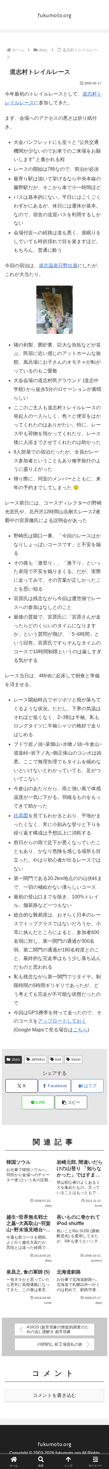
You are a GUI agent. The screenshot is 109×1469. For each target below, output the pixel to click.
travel (76, 1059)
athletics (38, 1059)
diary (16, 1059)
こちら (80, 1029)
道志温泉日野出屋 (58, 265)
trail (58, 1059)
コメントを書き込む (54, 1395)
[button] (71, 1102)
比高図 (21, 815)
